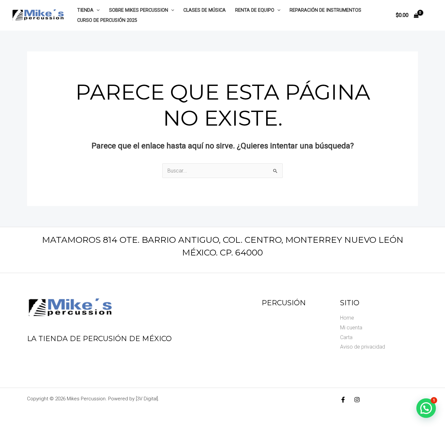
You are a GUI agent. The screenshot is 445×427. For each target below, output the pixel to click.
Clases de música (204, 10)
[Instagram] (357, 400)
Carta (346, 337)
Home (347, 318)
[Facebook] (343, 400)
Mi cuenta (351, 327)
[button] (96, 10)
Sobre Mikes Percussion (138, 10)
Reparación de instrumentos (325, 10)
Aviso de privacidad (362, 347)
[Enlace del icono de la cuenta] (431, 15)
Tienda (85, 10)
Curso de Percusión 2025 (107, 20)
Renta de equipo (254, 10)
